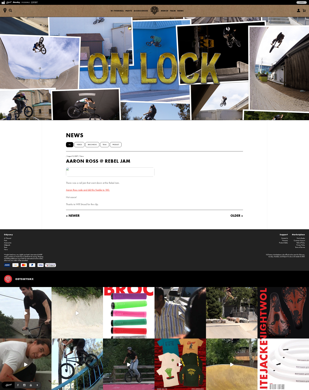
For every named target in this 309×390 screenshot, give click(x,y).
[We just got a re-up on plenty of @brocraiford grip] (128, 313)
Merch (164, 10)
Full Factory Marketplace (273, 255)
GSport (284, 257)
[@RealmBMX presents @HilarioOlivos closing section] (77, 364)
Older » (236, 216)
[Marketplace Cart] (304, 10)
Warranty (285, 240)
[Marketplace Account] (298, 10)
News (180, 10)
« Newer (73, 216)
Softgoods (7, 245)
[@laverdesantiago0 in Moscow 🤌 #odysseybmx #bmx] (232, 364)
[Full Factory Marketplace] (3, 2)
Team (173, 10)
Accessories (141, 10)
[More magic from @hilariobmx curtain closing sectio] (26, 364)
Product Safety (283, 243)
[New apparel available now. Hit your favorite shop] (180, 364)
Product (115, 145)
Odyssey (8, 234)
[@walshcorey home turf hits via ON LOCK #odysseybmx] (77, 313)
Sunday (270, 257)
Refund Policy (301, 243)
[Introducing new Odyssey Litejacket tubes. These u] (283, 364)
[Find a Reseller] (5, 10)
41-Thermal (117, 10)
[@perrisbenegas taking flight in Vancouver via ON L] (128, 364)
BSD (303, 257)
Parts (129, 10)
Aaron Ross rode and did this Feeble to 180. (88, 189)
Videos (79, 145)
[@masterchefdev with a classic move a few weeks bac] (232, 313)
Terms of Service (300, 247)
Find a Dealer (301, 238)
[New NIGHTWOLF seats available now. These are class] (283, 313)
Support (301, 2)
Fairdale (276, 257)
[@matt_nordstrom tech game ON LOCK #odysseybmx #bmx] (26, 313)
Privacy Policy (300, 245)
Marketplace (298, 234)
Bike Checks (92, 145)
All (70, 145)
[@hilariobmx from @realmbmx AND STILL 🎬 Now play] (180, 313)
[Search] (10, 10)
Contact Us (284, 238)
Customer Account (299, 240)
